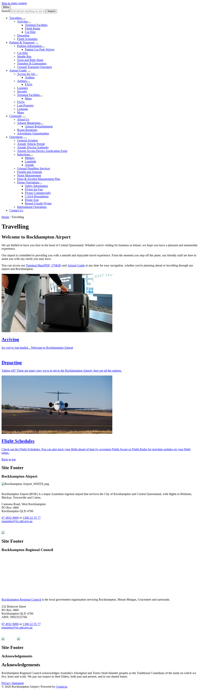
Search (6, 11)
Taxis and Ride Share (30, 60)
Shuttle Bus (24, 56)
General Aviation (27, 140)
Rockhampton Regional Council (21, 599)
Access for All (26, 74)
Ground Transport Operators (34, 67)
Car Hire (30, 32)
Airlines (30, 77)
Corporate (15, 116)
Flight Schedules (27, 39)
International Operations (32, 207)
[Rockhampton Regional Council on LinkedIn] (11, 533)
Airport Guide (18, 70)
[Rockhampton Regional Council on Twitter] (18, 639)
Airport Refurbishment (39, 126)
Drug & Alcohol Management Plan (38, 179)
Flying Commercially (38, 193)
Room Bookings (27, 130)
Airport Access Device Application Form (42, 151)
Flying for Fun (34, 189)
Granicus (61, 686)
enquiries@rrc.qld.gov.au (17, 521)
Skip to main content (14, 3)
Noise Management (29, 175)
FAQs (28, 84)
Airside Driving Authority (33, 147)
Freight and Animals (29, 172)
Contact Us (16, 210)
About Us (23, 119)
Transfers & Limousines (31, 63)
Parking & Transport (21, 42)
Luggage (22, 109)
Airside (29, 165)
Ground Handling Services (33, 168)
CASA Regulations (37, 196)
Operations (16, 137)
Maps (28, 98)
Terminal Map (43, 265)
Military (30, 158)
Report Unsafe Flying (38, 203)
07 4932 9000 (10, 517)
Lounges (22, 88)
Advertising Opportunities (33, 133)
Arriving (22, 21)
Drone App (32, 200)
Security (22, 91)
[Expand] (24, 19)
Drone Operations (28, 182)
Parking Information (29, 46)
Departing (23, 35)
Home (5, 217)
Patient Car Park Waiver (39, 49)
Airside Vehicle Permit (31, 144)
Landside (30, 161)
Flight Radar (32, 28)
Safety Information (36, 186)
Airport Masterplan (28, 123)
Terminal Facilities (36, 25)
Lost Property (25, 105)
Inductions (23, 154)
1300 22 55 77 (32, 517)
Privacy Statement (13, 683)
